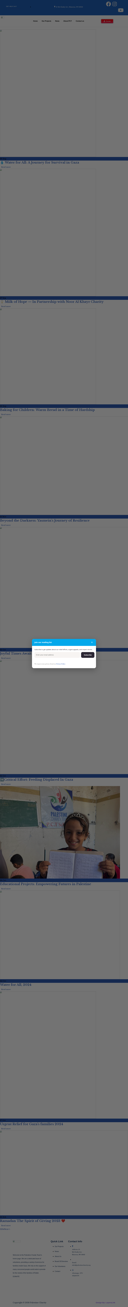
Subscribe (88, 655)
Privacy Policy (60, 664)
